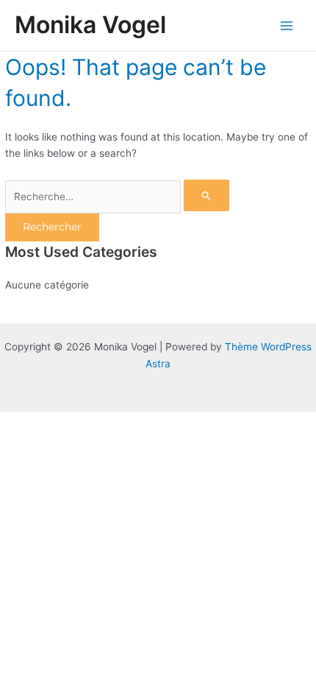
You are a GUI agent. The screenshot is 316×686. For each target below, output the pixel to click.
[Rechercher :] (117, 196)
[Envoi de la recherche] (206, 195)
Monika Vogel (90, 24)
